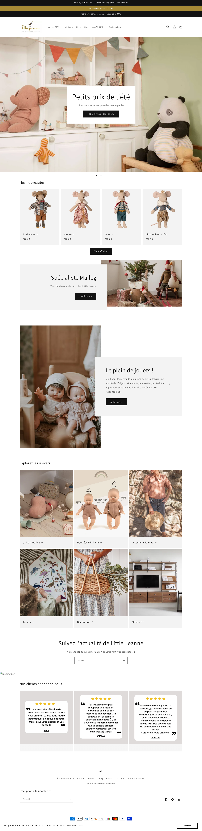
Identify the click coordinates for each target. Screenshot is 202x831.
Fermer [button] (187, 825)
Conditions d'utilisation (132, 778)
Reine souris (69, 234)
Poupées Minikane (88, 542)
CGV (117, 778)
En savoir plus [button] (75, 825)
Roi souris (109, 234)
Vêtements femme (142, 542)
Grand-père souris (30, 234)
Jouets (27, 622)
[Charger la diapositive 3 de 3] (105, 175)
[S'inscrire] (124, 660)
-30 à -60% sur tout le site (101, 113)
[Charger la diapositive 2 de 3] (101, 175)
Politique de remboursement (101, 783)
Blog (101, 778)
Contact (92, 778)
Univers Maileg (31, 542)
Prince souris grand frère (156, 234)
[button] (54, 27)
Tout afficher (101, 251)
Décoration (83, 622)
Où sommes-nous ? (65, 778)
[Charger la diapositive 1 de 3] (96, 175)
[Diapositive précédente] (89, 175)
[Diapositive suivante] (112, 175)
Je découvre (85, 296)
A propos (81, 778)
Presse (109, 778)
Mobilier (137, 622)
